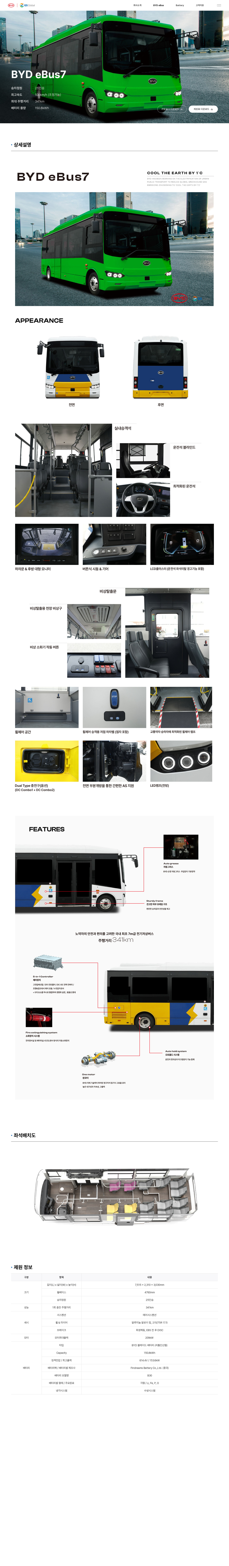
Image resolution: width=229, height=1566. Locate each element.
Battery (180, 5)
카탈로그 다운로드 (170, 109)
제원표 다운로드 (201, 109)
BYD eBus (158, 5)
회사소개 (137, 5)
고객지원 (200, 5)
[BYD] (12, 5)
